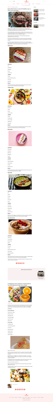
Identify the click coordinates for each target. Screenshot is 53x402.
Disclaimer (16, 397)
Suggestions (28, 397)
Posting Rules (19, 397)
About (10, 397)
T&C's (32, 397)
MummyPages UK (28, 398)
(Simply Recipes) (10, 303)
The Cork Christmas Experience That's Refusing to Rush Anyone (42, 18)
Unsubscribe (34, 397)
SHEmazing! (23, 398)
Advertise (13, 397)
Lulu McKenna (14, 384)
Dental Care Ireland (27, 5)
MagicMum (42, 397)
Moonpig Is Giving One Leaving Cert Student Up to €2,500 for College (42, 10)
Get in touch (38, 397)
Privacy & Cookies (24, 397)
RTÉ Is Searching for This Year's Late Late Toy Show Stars (42, 14)
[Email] (23, 263)
